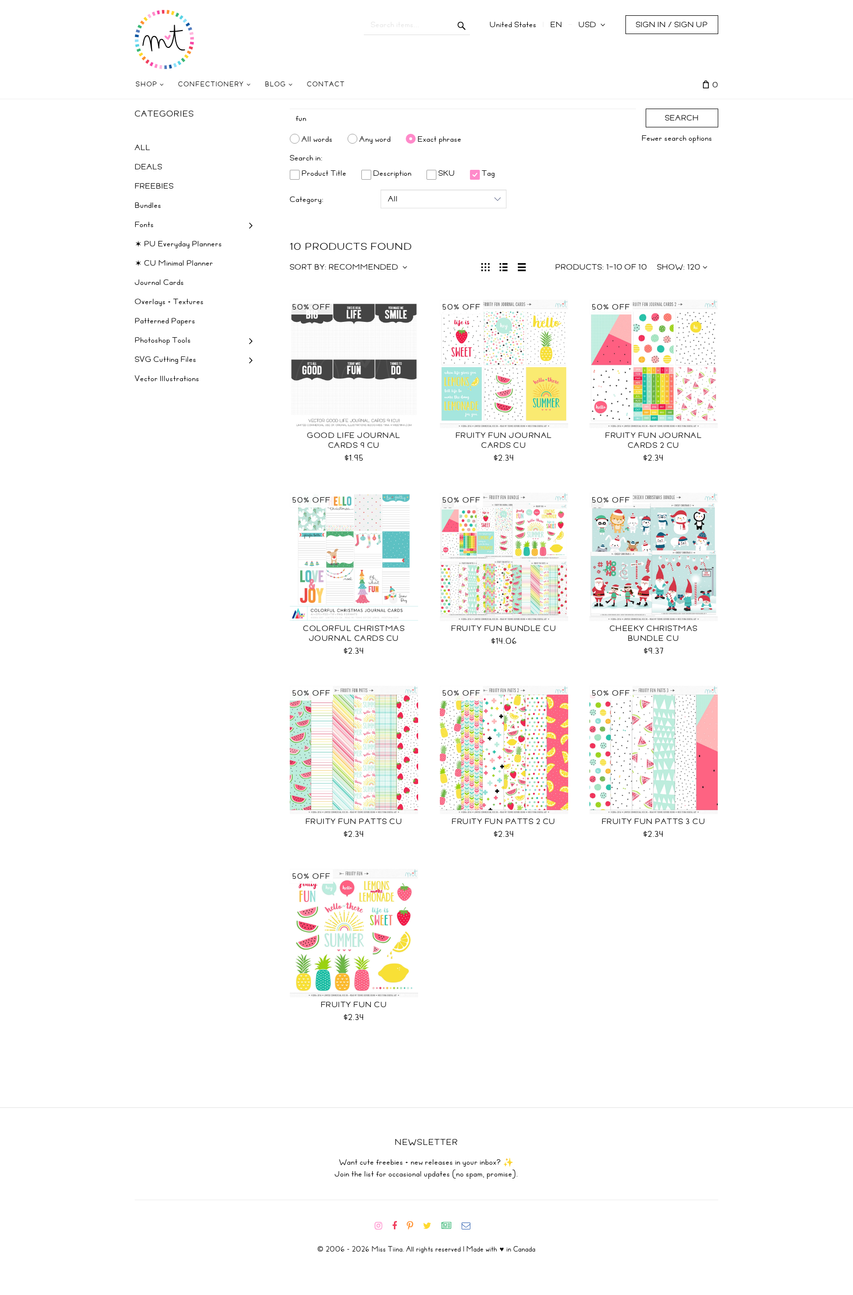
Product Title (323, 173)
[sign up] (450, 1226)
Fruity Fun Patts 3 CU (654, 821)
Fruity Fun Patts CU (354, 821)
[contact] (470, 1226)
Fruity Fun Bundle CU (503, 628)
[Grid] (485, 266)
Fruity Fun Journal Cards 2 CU (653, 440)
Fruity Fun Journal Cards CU (504, 440)
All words (317, 139)
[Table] (522, 266)
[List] (504, 266)
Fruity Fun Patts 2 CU (504, 821)
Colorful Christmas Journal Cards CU (354, 633)
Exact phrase (440, 139)
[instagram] (382, 1226)
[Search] (462, 25)
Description (391, 173)
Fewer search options (677, 138)
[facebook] (398, 1226)
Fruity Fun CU (354, 1005)
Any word (375, 139)
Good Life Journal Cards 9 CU (354, 440)
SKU (445, 173)
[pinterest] (414, 1226)
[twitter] (431, 1226)
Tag (487, 173)
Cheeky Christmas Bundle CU (654, 633)
